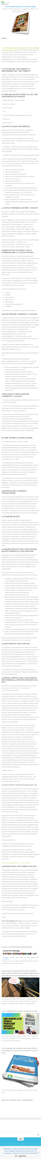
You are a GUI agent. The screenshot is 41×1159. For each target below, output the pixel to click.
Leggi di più (22, 1156)
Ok (16, 1156)
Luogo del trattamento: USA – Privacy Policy (16, 862)
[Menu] (38, 2)
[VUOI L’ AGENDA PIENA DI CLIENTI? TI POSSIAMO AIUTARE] (20, 1033)
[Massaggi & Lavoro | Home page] (7, 3)
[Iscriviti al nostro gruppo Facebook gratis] (20, 959)
